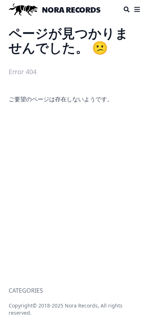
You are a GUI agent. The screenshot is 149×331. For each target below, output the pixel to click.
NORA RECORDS (71, 9)
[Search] (126, 9)
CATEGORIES (26, 290)
